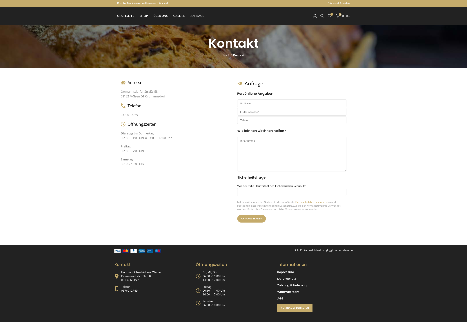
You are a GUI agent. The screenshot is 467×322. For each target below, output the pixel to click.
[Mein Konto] (315, 15)
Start (226, 55)
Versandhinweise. (339, 3)
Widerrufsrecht (288, 292)
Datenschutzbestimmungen (311, 201)
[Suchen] (322, 15)
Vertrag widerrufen (295, 307)
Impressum (285, 272)
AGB (280, 298)
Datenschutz (286, 279)
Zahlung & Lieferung (292, 285)
